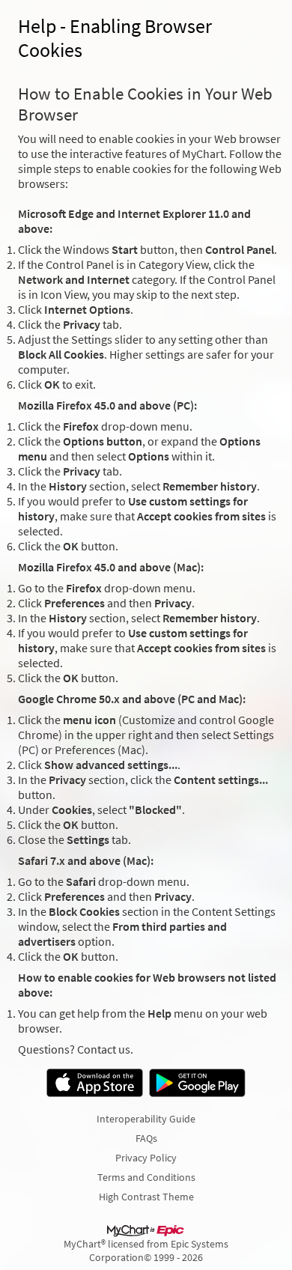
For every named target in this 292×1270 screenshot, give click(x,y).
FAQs (146, 1138)
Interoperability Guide (146, 1118)
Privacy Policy (146, 1157)
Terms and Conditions (146, 1177)
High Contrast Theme (146, 1196)
